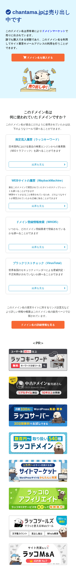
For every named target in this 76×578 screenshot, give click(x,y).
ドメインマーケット (53, 31)
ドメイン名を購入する (40, 57)
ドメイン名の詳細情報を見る (38, 324)
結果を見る (38, 164)
